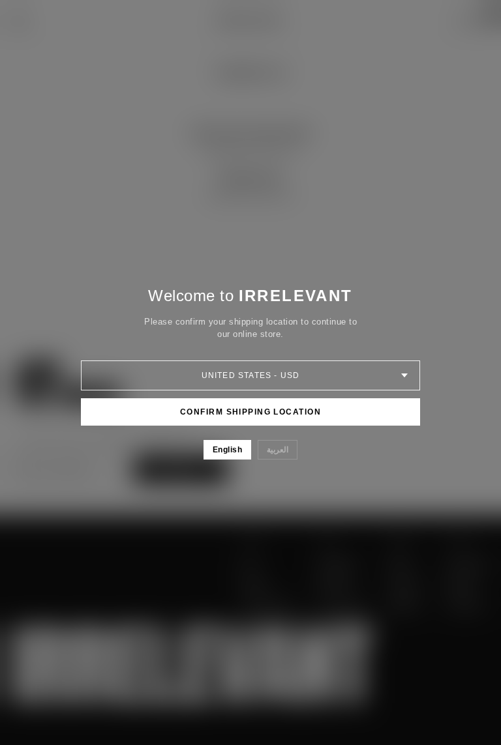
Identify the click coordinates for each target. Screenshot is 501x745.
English (227, 449)
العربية (277, 449)
